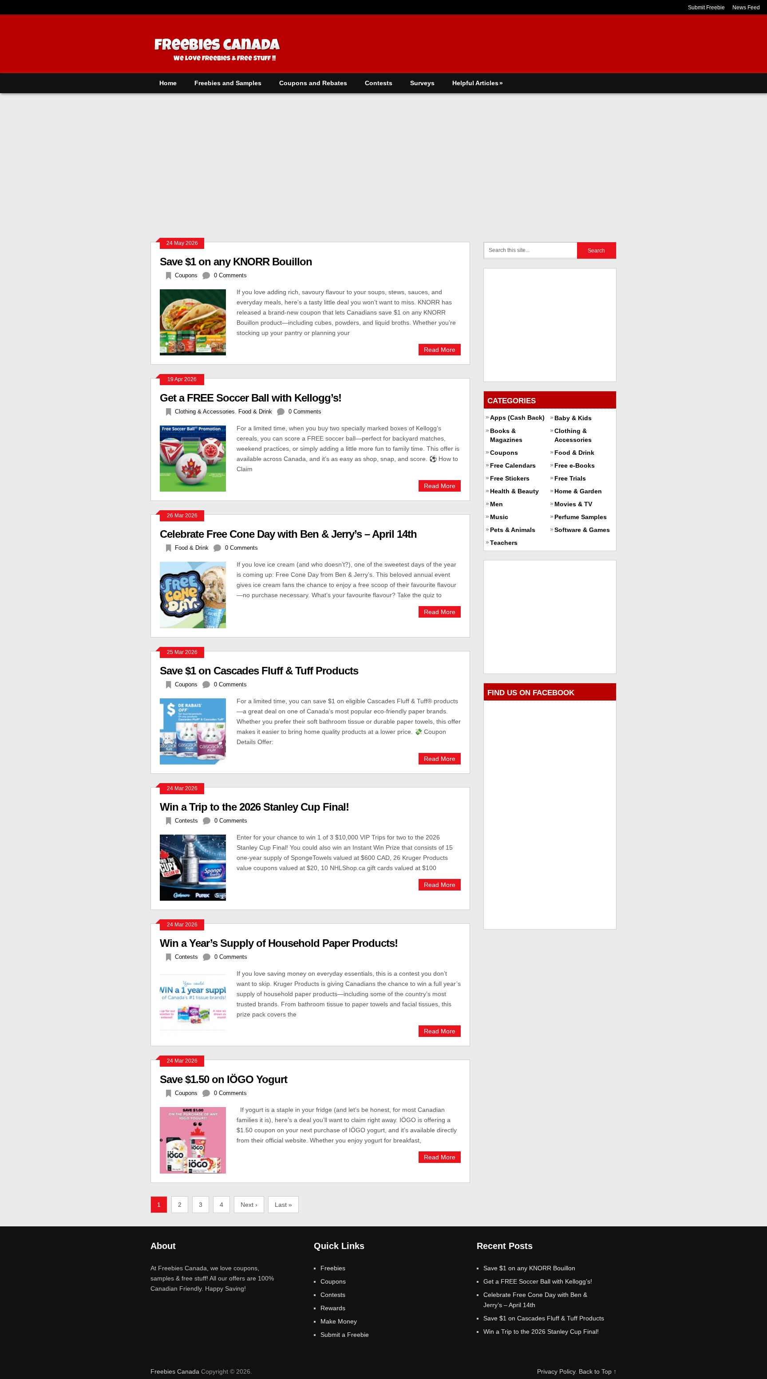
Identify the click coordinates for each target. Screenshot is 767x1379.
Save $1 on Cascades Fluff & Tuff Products (259, 671)
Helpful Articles (477, 83)
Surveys (422, 83)
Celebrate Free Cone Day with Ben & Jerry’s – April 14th (288, 534)
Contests (378, 83)
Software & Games (582, 529)
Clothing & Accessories (205, 411)
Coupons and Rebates (313, 83)
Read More (439, 349)
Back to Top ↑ (598, 1371)
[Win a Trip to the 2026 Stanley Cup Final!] (198, 866)
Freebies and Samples (227, 83)
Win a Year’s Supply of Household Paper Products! (279, 943)
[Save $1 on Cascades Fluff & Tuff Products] (198, 730)
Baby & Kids (573, 418)
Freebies (332, 1268)
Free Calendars (513, 465)
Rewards (332, 1308)
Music (499, 516)
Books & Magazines (506, 435)
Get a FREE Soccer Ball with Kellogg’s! (250, 398)
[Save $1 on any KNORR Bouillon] (198, 321)
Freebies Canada (174, 1371)
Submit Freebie (706, 7)
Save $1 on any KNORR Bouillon (236, 262)
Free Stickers (510, 478)
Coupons (186, 275)
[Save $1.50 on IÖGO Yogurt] (198, 1139)
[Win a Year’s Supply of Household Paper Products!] (198, 1003)
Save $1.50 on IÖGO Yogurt (223, 1079)
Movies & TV (573, 504)
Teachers (504, 542)
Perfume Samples (580, 516)
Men (496, 504)
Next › (249, 1204)
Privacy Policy (556, 1371)
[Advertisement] (383, 160)
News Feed (746, 7)
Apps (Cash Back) (517, 417)
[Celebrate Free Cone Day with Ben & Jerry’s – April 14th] (198, 593)
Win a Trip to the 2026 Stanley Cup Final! (254, 807)
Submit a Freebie (344, 1334)
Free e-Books (574, 465)
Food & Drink (255, 411)
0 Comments (230, 275)
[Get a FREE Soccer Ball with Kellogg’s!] (198, 457)
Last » (283, 1204)
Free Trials (570, 478)
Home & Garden (578, 491)
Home (168, 83)
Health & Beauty (514, 491)
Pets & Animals (512, 529)
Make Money (338, 1321)
